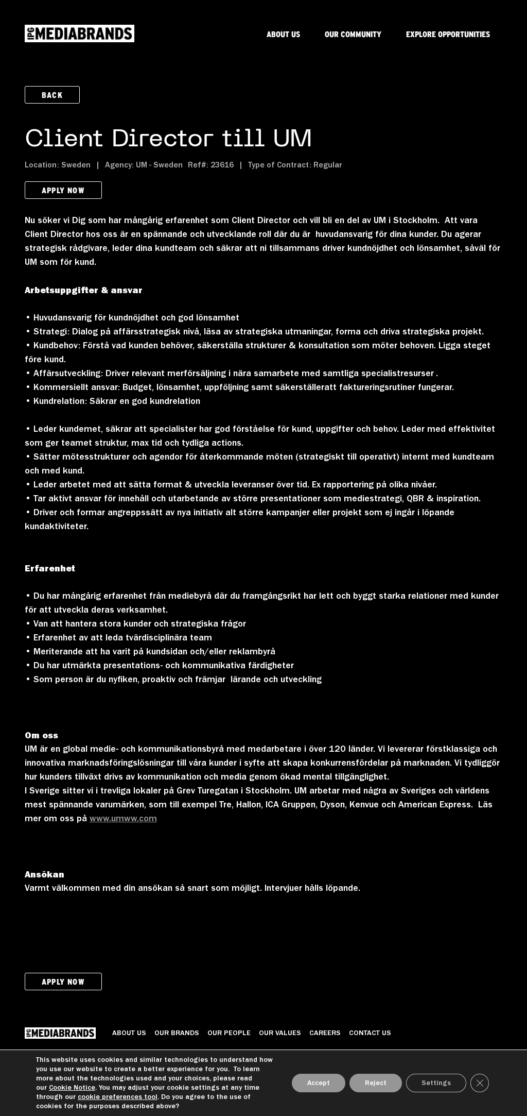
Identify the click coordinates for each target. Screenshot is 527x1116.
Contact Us (370, 1032)
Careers (325, 1032)
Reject (376, 1082)
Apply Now (63, 190)
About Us (283, 34)
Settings (436, 1082)
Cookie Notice (72, 1087)
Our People (229, 1032)
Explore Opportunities (448, 34)
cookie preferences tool (117, 1096)
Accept (318, 1082)
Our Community (353, 34)
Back (52, 95)
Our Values (280, 1032)
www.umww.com (123, 818)
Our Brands (176, 1032)
